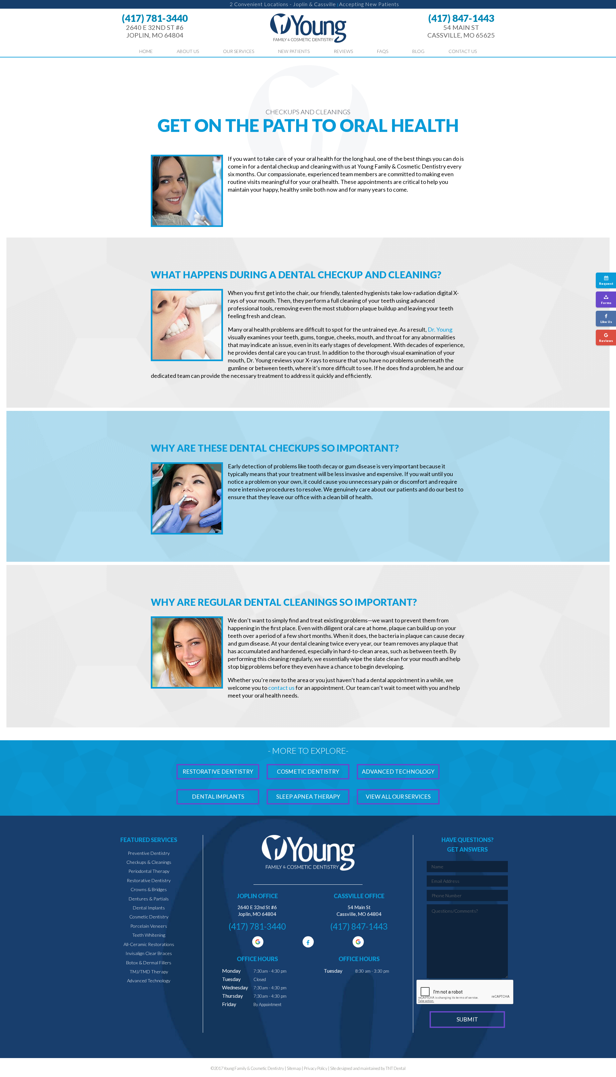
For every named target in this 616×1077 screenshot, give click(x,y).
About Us (188, 51)
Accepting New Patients (369, 4)
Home (146, 51)
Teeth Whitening (148, 935)
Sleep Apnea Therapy (308, 796)
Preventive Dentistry (149, 853)
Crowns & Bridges (149, 889)
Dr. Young (440, 329)
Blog (418, 51)
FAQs (382, 51)
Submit (467, 1019)
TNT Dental (396, 1068)
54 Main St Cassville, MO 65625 (461, 31)
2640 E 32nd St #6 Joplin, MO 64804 (155, 31)
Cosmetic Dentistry (308, 771)
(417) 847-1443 (461, 18)
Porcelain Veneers (148, 926)
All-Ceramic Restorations (149, 944)
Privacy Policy (315, 1068)
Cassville (325, 4)
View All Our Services (398, 796)
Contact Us (463, 51)
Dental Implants (218, 796)
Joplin (300, 4)
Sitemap (294, 1068)
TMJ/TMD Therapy (149, 971)
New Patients (294, 51)
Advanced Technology (398, 771)
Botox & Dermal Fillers (148, 962)
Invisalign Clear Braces (148, 953)
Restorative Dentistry (218, 771)
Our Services (238, 51)
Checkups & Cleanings (148, 862)
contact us (281, 687)
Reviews (343, 51)
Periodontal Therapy (148, 871)
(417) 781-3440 (155, 18)
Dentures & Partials (149, 898)
